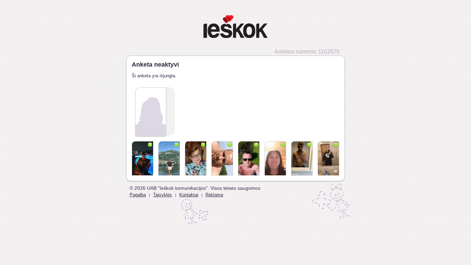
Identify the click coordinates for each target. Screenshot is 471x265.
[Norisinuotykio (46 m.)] (222, 158)
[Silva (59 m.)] (196, 158)
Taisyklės (162, 194)
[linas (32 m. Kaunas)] (169, 158)
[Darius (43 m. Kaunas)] (249, 158)
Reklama (214, 194)
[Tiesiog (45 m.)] (328, 158)
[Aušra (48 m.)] (275, 158)
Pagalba (138, 194)
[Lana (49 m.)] (142, 158)
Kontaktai (188, 194)
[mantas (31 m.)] (302, 158)
